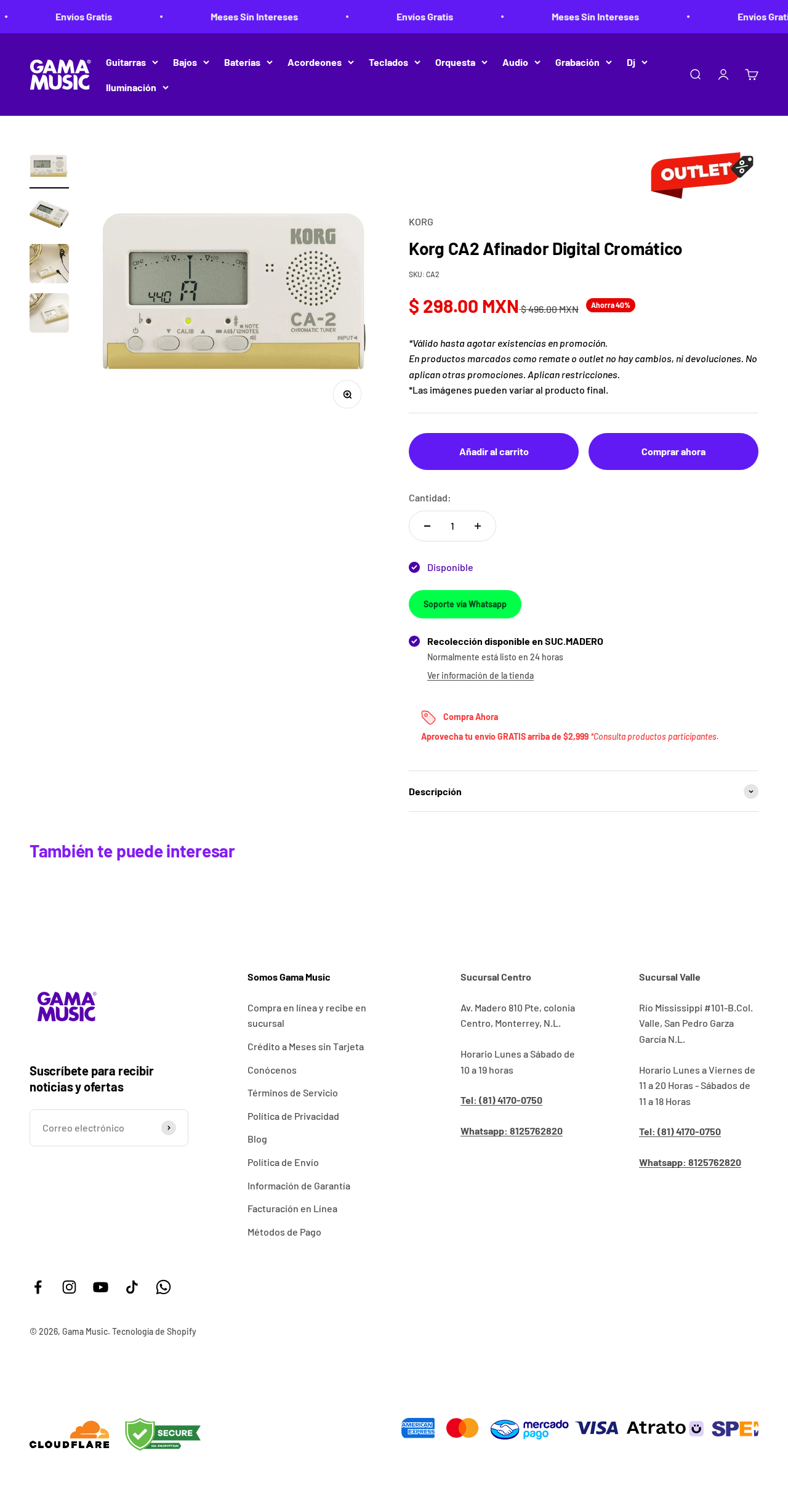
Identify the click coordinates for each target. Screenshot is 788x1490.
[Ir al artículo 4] (49, 314)
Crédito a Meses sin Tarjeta (305, 1046)
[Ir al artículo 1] (49, 166)
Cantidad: (430, 497)
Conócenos (272, 1069)
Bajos (185, 62)
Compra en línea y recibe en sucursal (306, 1015)
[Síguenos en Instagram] (69, 1287)
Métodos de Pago (284, 1231)
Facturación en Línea (292, 1208)
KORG (421, 221)
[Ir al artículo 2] (49, 216)
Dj (631, 62)
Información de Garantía (298, 1185)
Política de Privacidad (293, 1116)
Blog (257, 1138)
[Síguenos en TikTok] (132, 1287)
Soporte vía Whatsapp (465, 604)
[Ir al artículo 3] (49, 265)
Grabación (577, 62)
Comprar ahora (673, 451)
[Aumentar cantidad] (478, 526)
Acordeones (314, 62)
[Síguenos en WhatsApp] (163, 1287)
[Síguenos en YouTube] (100, 1287)
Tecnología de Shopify (154, 1331)
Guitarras (126, 62)
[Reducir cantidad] (427, 526)
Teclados (388, 62)
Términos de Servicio (292, 1092)
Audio (515, 62)
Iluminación (131, 87)
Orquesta (455, 62)
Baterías (242, 62)
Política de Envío (283, 1162)
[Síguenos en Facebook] (38, 1287)
